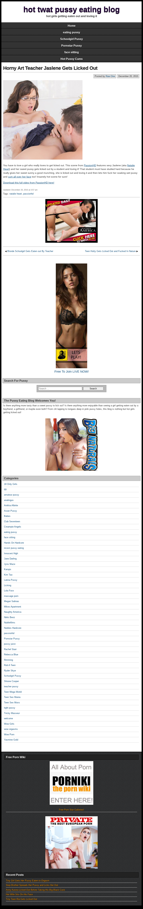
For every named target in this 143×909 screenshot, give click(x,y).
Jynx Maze (9, 564)
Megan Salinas (11, 601)
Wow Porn (9, 734)
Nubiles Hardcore (12, 628)
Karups (7, 569)
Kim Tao (8, 574)
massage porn (11, 596)
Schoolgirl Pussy (71, 39)
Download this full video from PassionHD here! (28, 182)
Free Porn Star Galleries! (71, 809)
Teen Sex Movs (12, 702)
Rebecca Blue (11, 654)
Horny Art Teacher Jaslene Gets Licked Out (50, 68)
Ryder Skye (10, 670)
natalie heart (15, 193)
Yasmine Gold (11, 739)
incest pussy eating (14, 548)
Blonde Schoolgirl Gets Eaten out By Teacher (30, 251)
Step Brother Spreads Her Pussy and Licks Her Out (32, 885)
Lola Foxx (9, 590)
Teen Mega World (13, 692)
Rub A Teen (10, 665)
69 (5, 489)
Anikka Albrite (11, 505)
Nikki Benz (9, 617)
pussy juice (10, 644)
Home (72, 25)
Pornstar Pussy (71, 45)
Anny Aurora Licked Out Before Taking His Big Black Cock (35, 890)
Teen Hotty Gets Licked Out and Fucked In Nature (110, 251)
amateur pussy (11, 494)
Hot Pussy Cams (72, 58)
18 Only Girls (10, 484)
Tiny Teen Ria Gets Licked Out (21, 899)
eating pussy (71, 32)
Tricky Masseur (12, 713)
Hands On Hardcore (14, 542)
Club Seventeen (12, 521)
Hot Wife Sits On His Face (19, 894)
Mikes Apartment (12, 606)
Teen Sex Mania (12, 697)
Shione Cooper (11, 681)
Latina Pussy (10, 580)
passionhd (28, 193)
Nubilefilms (9, 622)
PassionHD (90, 165)
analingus (9, 500)
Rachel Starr (10, 649)
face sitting (71, 52)
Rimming (8, 660)
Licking (7, 585)
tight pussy (9, 707)
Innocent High (11, 553)
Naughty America (12, 612)
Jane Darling (10, 558)
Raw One (110, 76)
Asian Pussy (10, 511)
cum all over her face (19, 176)
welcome (8, 718)
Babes (7, 516)
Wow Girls (9, 724)
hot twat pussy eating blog (71, 9)
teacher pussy (11, 686)
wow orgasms (11, 729)
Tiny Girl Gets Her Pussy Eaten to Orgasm (27, 880)
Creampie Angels (12, 526)
